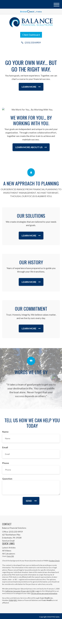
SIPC (15, 600)
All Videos (6, 550)
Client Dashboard (31, 34)
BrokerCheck (54, 561)
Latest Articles (9, 547)
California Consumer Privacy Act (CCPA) (20, 591)
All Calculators (8, 553)
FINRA (11, 600)
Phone (5, 463)
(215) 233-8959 (33, 42)
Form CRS (10, 556)
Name (5, 431)
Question (7, 478)
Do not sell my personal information (44, 593)
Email (5, 447)
